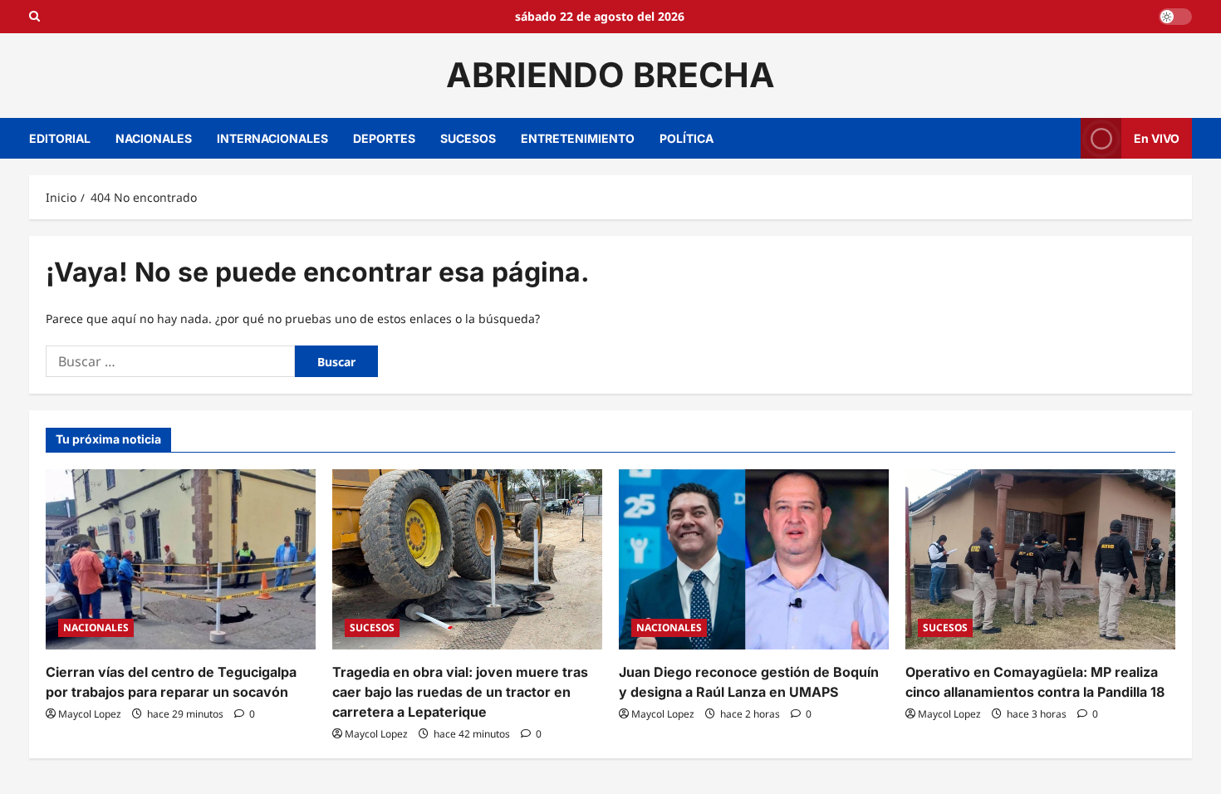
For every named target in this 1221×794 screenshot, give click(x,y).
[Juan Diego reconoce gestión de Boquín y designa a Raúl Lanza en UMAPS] (754, 559)
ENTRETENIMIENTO (578, 138)
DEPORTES (384, 138)
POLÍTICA (686, 138)
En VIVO (1156, 137)
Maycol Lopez (89, 714)
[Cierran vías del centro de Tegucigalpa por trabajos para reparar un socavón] (181, 559)
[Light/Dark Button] (1175, 16)
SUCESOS (468, 138)
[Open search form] (34, 17)
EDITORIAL (60, 138)
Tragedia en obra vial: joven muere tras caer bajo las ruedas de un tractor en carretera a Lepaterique (460, 692)
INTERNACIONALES (272, 138)
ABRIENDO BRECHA (610, 75)
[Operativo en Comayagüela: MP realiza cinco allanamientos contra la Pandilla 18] (1040, 559)
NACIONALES (153, 138)
